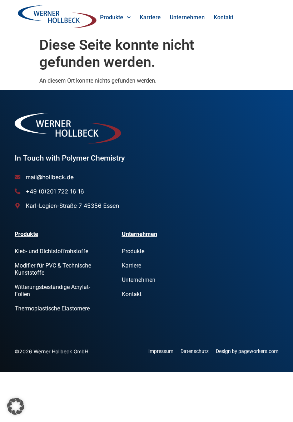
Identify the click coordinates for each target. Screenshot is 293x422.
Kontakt (223, 17)
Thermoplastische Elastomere (52, 308)
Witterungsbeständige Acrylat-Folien (52, 291)
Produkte (111, 17)
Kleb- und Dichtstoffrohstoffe (51, 251)
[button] (15, 406)
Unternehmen (187, 17)
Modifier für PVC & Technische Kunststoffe (53, 269)
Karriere (150, 17)
